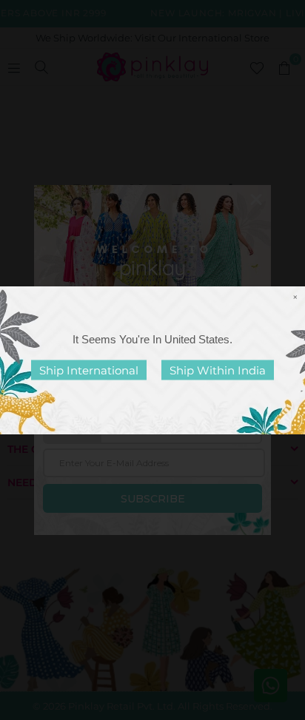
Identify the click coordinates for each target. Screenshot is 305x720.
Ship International (88, 370)
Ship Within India (218, 370)
